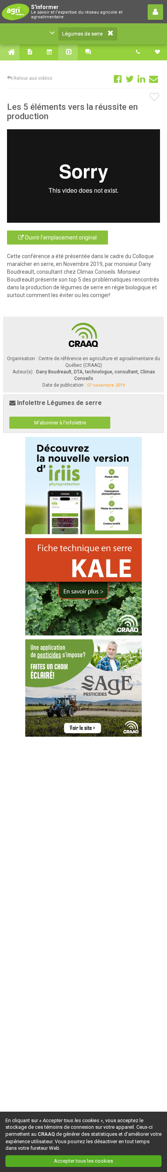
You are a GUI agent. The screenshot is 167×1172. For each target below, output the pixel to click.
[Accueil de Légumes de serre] (9, 52)
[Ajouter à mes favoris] (155, 97)
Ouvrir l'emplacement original (60, 237)
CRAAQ (46, 1134)
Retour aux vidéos (32, 78)
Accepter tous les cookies (83, 1161)
